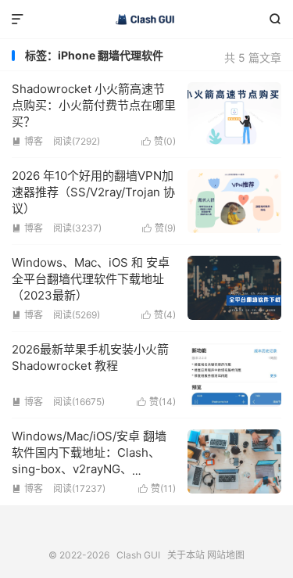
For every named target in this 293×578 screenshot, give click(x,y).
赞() (158, 141)
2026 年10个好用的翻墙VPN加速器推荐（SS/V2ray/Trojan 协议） (93, 192)
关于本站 (186, 555)
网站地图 (226, 555)
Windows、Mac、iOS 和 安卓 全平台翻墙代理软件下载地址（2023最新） (91, 279)
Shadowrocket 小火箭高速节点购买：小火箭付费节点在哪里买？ (94, 105)
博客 (27, 141)
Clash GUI (146, 19)
